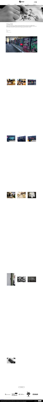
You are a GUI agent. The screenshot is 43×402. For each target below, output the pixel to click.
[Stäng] (42, 400)
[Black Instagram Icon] (36, 2)
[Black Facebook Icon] (34, 2)
